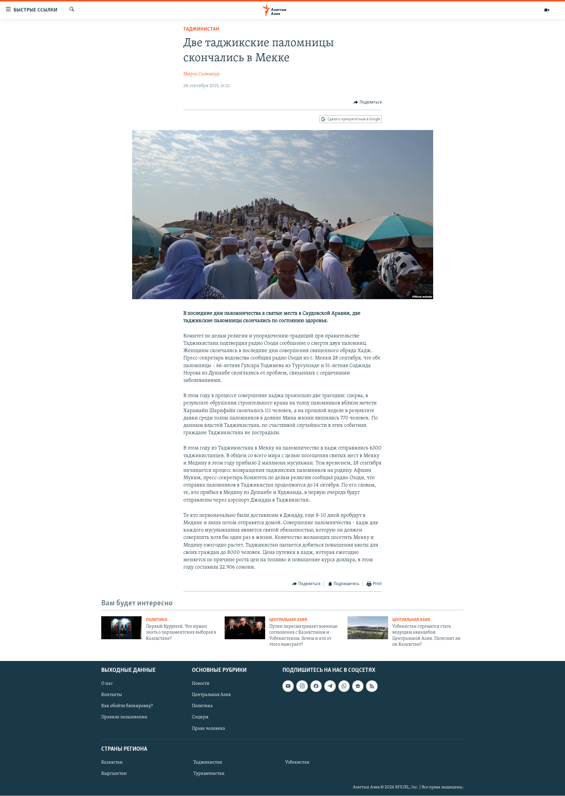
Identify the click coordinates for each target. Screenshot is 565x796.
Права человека (208, 728)
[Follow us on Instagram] (302, 686)
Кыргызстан (114, 773)
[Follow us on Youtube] (288, 686)
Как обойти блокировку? (127, 706)
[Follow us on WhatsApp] (344, 686)
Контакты (111, 695)
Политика (156, 620)
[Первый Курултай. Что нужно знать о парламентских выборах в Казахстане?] (121, 627)
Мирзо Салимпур (201, 74)
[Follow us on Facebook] (316, 686)
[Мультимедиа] (547, 10)
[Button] (367, 102)
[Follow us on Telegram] (329, 686)
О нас (107, 684)
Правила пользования (124, 717)
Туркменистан (209, 773)
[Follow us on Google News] (357, 686)
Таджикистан (201, 29)
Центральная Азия (288, 620)
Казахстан (112, 762)
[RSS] (371, 686)
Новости (201, 684)
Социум (200, 717)
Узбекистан (297, 762)
